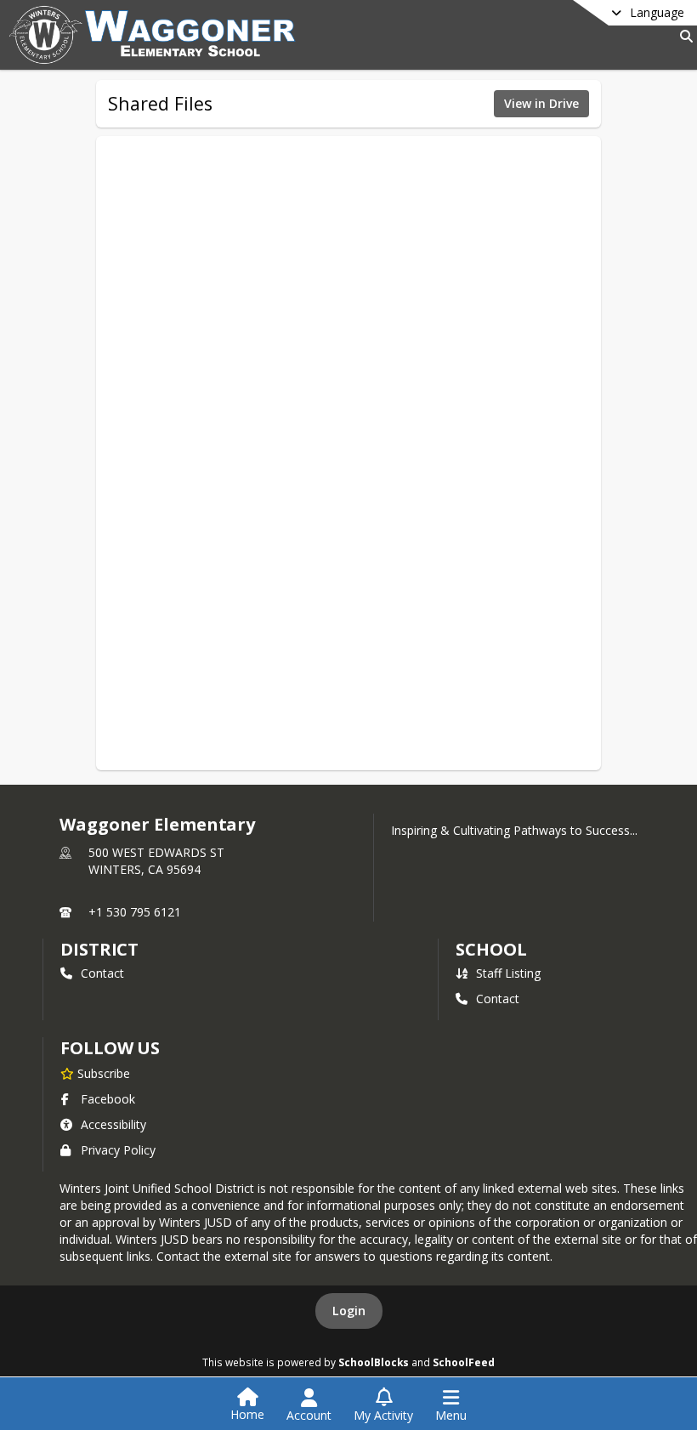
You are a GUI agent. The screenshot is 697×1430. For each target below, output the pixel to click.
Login (349, 1310)
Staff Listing (508, 973)
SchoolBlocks (373, 1362)
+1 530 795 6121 (134, 912)
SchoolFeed (464, 1362)
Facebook (108, 1099)
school (491, 949)
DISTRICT (99, 949)
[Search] (683, 36)
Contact (102, 973)
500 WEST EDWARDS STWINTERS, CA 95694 (156, 860)
